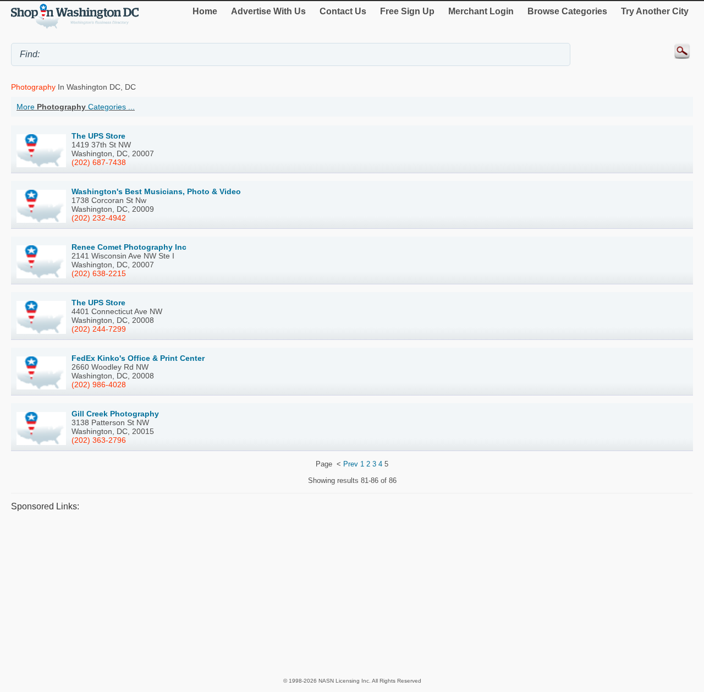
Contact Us (343, 11)
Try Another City (655, 11)
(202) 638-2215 (99, 273)
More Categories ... (75, 106)
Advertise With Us (268, 11)
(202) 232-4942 (99, 217)
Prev (350, 464)
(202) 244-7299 (99, 329)
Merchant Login (481, 11)
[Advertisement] (341, 594)
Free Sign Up (407, 11)
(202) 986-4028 (99, 384)
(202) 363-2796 (99, 440)
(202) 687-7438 (99, 162)
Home (205, 11)
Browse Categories (567, 11)
